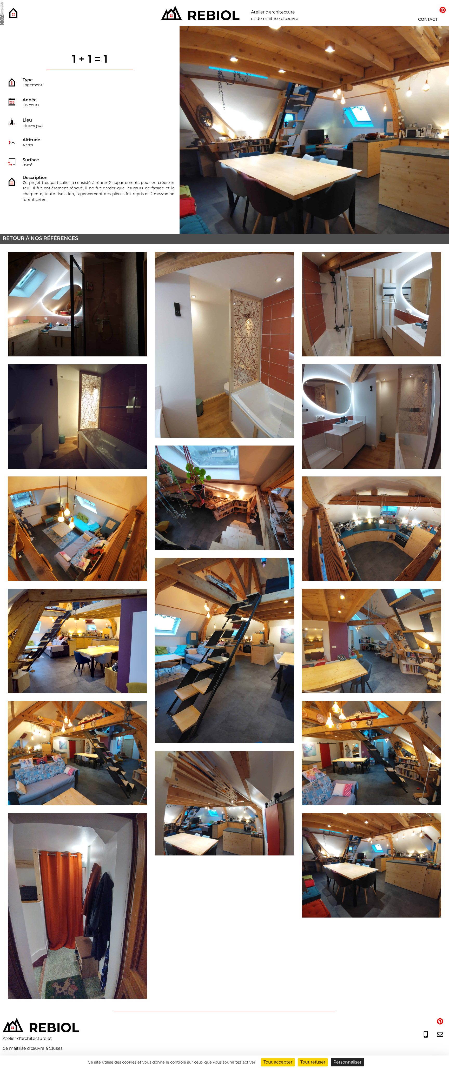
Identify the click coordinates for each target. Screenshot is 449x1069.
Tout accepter (277, 1062)
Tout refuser (312, 1062)
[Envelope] (439, 1034)
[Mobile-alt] (425, 1034)
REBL (213, 15)
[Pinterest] (442, 9)
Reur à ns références (40, 238)
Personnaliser (347, 1062)
